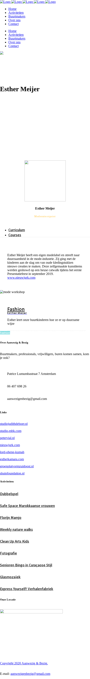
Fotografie (8, 552)
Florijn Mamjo (10, 517)
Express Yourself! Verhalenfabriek (26, 588)
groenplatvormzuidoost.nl (17, 466)
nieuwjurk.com (10, 445)
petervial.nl (7, 438)
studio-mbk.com (10, 431)
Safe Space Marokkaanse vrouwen (27, 505)
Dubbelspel (9, 493)
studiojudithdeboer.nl (14, 424)
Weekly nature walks (16, 529)
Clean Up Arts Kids (14, 541)
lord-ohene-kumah (12, 452)
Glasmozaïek (10, 576)
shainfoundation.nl (12, 473)
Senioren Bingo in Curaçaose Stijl (26, 564)
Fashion (16, 308)
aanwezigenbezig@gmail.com (30, 673)
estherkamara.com (12, 459)
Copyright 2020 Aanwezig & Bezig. (24, 663)
